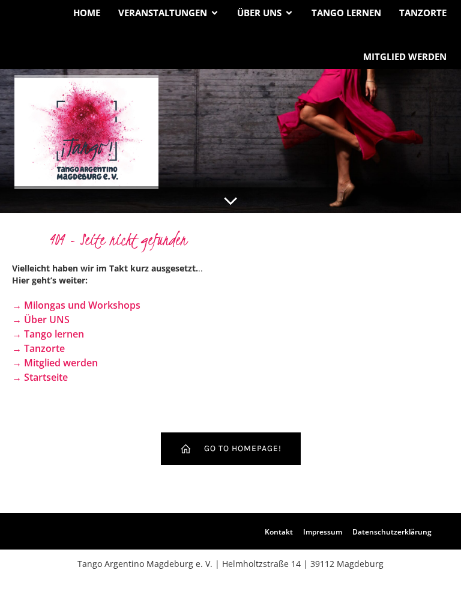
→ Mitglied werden (55, 362)
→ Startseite (40, 377)
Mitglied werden (405, 56)
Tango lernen (346, 13)
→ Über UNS (41, 319)
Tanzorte (423, 13)
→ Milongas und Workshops (76, 305)
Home (86, 13)
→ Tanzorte (38, 348)
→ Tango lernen (48, 334)
